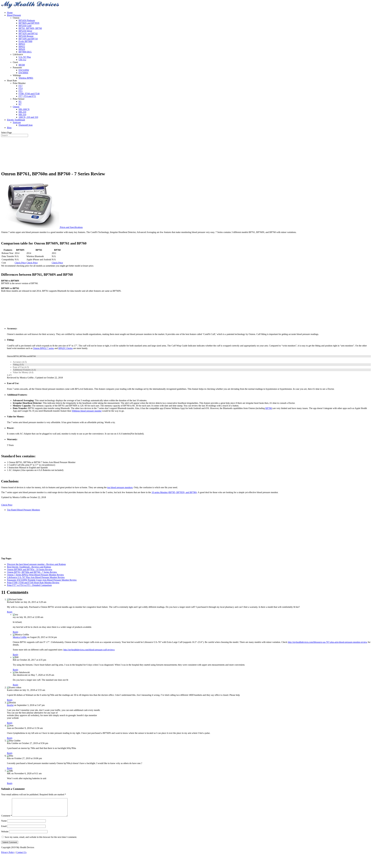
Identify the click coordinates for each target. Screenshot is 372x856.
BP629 (22, 49)
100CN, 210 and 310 (28, 117)
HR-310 (22, 114)
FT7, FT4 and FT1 (27, 96)
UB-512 (22, 59)
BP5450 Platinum (27, 20)
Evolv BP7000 (25, 41)
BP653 (22, 44)
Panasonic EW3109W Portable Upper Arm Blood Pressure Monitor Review (42, 580)
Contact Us (21, 852)
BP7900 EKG (25, 52)
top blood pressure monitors (120, 487)
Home (10, 12)
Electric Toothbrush (16, 120)
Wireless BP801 (26, 78)
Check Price (20, 262)
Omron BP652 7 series (43, 348)
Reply (9, 612)
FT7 (21, 86)
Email (4, 826)
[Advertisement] (186, 152)
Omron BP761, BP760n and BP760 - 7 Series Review (32, 572)
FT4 (21, 88)
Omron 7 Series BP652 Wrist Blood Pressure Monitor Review (35, 574)
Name (4, 821)
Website (4, 831)
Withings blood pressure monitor (87, 411)
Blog (9, 127)
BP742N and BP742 (28, 33)
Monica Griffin (20, 637)
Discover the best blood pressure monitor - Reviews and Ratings (36, 564)
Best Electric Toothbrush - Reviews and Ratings (29, 567)
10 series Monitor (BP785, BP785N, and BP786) (174, 492)
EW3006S (23, 72)
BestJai (10, 705)
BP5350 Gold (25, 25)
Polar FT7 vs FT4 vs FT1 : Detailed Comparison (29, 585)
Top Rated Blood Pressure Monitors (23, 510)
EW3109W (24, 70)
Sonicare (17, 122)
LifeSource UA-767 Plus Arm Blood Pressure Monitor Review (36, 577)
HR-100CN (24, 109)
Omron (16, 106)
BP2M (22, 65)
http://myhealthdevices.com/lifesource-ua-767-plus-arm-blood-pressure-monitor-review (327, 642)
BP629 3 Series (65, 348)
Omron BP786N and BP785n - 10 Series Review (29, 569)
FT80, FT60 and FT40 (29, 93)
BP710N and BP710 (28, 38)
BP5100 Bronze (26, 36)
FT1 (21, 91)
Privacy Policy (8, 852)
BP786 (268, 408)
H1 (20, 101)
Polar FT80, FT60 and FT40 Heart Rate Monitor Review (33, 582)
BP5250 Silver (25, 31)
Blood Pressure (14, 15)
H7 (20, 104)
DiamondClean (26, 125)
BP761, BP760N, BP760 (30, 28)
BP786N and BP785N (29, 23)
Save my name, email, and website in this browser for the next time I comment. (41, 837)
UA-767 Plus (25, 57)
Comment (6, 815)
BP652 (22, 46)
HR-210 (22, 112)
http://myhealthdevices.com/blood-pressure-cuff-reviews (89, 649)
